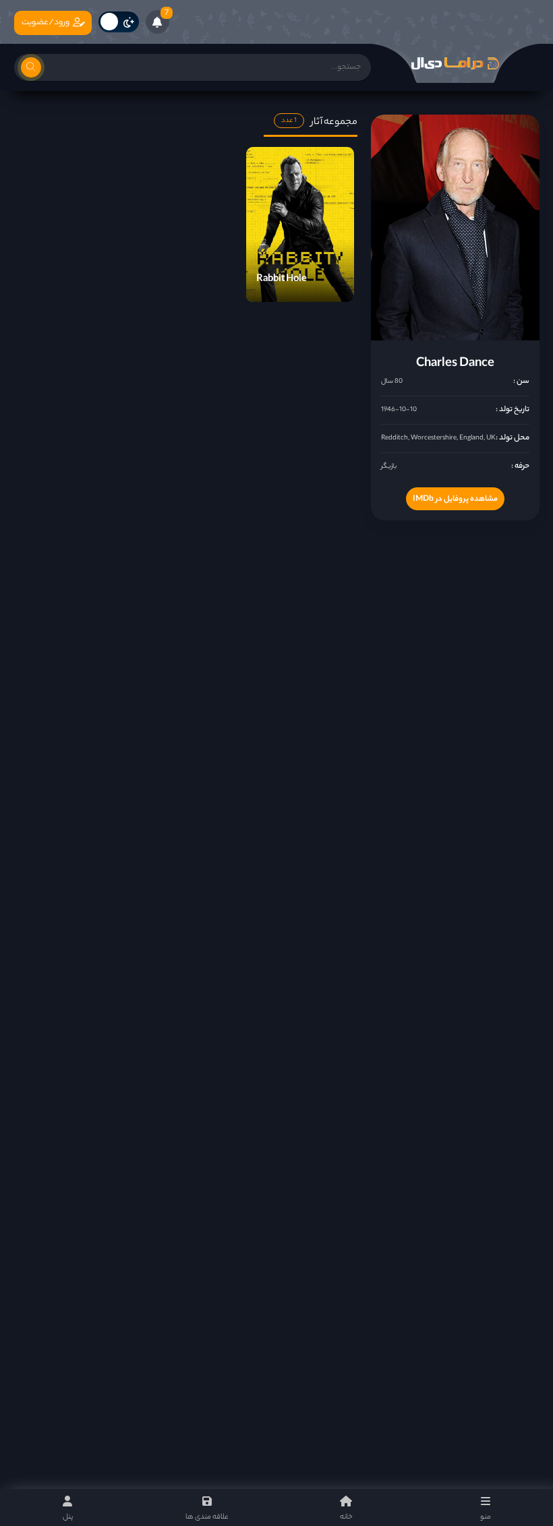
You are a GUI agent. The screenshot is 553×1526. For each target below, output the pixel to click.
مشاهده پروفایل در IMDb (455, 499)
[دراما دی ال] (455, 63)
